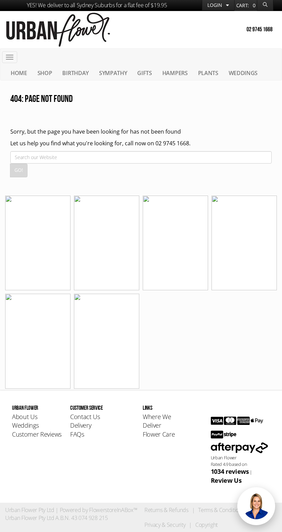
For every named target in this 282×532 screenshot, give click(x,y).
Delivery (80, 425)
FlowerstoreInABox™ (113, 510)
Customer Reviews (37, 434)
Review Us (226, 480)
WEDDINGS (243, 73)
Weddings (25, 425)
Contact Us (85, 417)
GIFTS (144, 73)
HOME (19, 73)
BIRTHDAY (75, 73)
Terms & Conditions (221, 510)
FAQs (77, 434)
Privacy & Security (164, 525)
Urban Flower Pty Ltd (29, 510)
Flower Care (159, 434)
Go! (18, 170)
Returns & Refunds (166, 510)
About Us (24, 417)
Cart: (246, 5)
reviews (230, 471)
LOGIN (215, 5)
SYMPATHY (113, 73)
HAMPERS (175, 73)
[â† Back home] (58, 29)
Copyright (206, 525)
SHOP (44, 73)
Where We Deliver (157, 421)
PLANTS (208, 73)
